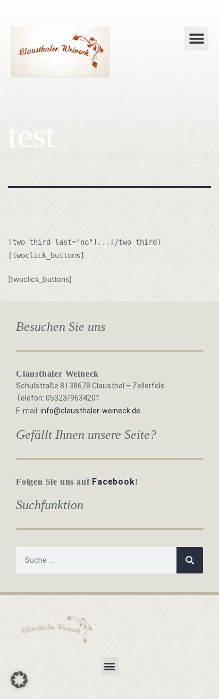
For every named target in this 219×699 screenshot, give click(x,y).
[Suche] (189, 560)
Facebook (113, 482)
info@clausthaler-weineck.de (90, 410)
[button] (196, 39)
